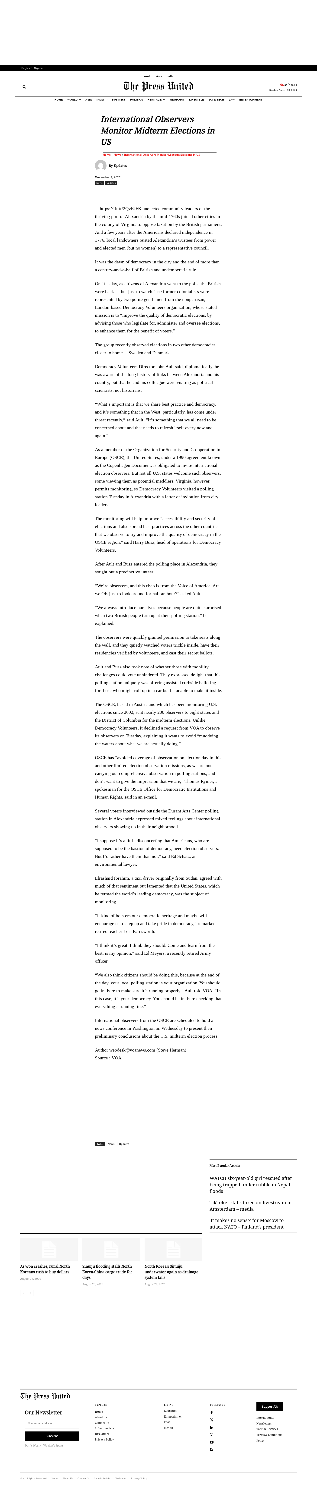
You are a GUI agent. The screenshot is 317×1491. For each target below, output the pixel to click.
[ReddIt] (149, 193)
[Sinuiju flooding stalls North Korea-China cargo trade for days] (111, 1249)
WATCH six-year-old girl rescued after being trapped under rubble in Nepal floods (251, 1184)
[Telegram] (213, 193)
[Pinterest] (181, 193)
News (117, 155)
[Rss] (211, 1449)
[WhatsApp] (159, 193)
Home (107, 155)
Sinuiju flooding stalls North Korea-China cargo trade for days (107, 1272)
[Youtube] (211, 1442)
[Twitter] (211, 1420)
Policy (260, 1441)
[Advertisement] (158, 32)
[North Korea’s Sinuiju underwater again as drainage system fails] (173, 1249)
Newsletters (264, 1423)
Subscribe (52, 1436)
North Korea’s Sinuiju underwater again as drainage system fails (171, 1272)
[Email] (191, 193)
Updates (120, 165)
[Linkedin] (170, 193)
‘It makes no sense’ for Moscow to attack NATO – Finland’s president (247, 1223)
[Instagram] (211, 1435)
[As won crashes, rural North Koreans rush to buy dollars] (49, 1249)
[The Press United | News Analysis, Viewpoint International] (158, 87)
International (265, 1418)
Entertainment (173, 1416)
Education (171, 1411)
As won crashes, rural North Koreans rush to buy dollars (45, 1269)
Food (167, 1422)
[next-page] (30, 1293)
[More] (309, 193)
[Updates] (102, 165)
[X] (138, 193)
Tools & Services (267, 1429)
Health (168, 1428)
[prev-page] (23, 1293)
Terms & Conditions (269, 1435)
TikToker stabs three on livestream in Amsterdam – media (251, 1205)
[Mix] (223, 193)
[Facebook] (127, 193)
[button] (24, 87)
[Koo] (298, 193)
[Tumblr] (202, 193)
